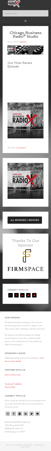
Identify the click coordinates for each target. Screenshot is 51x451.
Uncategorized (21, 148)
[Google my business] (19, 414)
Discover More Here (13, 374)
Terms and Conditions (13, 384)
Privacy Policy (10, 387)
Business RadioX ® (26, 3)
